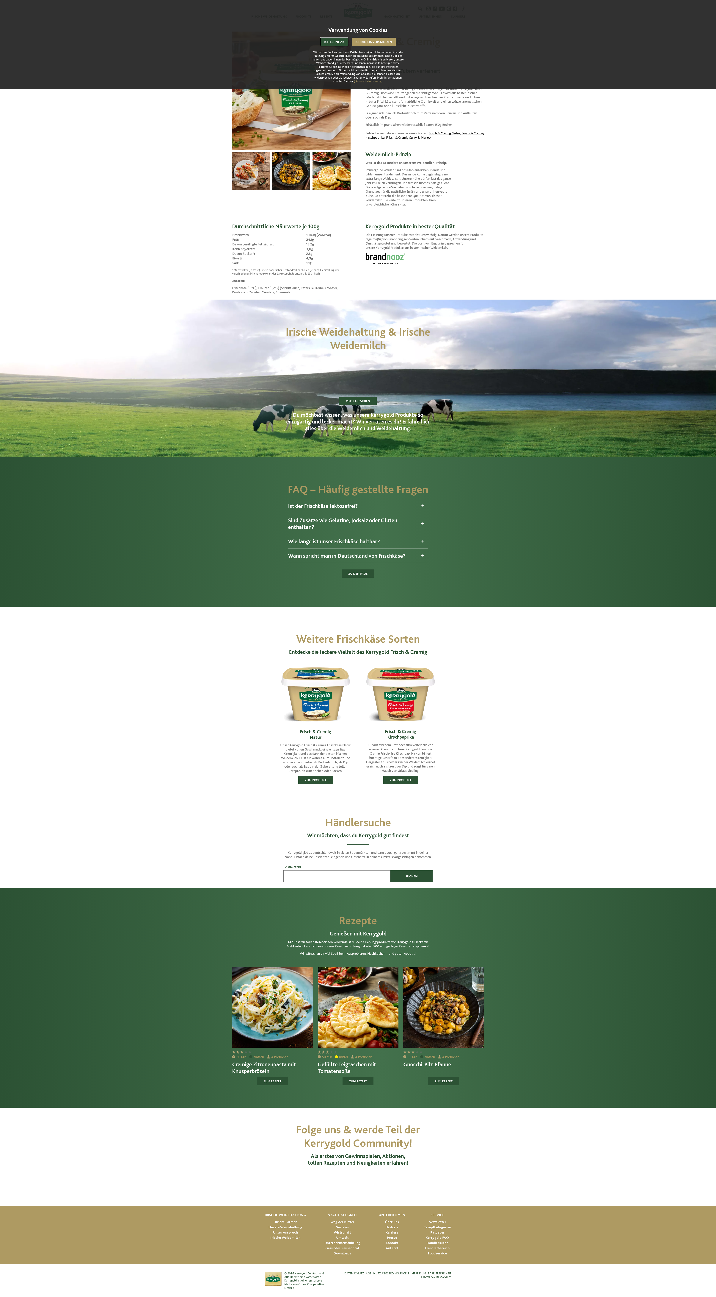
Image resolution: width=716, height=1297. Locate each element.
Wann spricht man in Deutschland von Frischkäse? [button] (347, 555)
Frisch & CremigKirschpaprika (400, 734)
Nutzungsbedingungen (391, 1273)
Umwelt (342, 1237)
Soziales (342, 1227)
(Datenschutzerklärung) (368, 81)
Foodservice (437, 1253)
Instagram (327, 1182)
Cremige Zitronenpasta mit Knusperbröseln (264, 1067)
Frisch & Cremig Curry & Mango (408, 137)
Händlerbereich (437, 1248)
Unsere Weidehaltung (285, 1227)
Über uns (392, 1222)
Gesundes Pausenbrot (342, 1248)
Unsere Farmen (285, 1222)
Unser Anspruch (285, 1232)
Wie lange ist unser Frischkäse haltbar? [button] (334, 541)
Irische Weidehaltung (285, 1215)
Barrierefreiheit (439, 1273)
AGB (368, 1273)
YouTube (358, 1182)
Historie (392, 1227)
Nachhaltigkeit (342, 1215)
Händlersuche (437, 1243)
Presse (392, 1237)
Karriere (392, 1232)
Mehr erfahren (358, 401)
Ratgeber (437, 1232)
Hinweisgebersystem (436, 1277)
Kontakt (392, 1243)
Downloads (342, 1253)
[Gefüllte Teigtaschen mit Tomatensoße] (332, 171)
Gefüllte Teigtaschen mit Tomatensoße (347, 1067)
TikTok (388, 1182)
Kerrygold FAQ (437, 1237)
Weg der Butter (342, 1222)
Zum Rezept (272, 1081)
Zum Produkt (315, 780)
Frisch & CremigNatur (315, 734)
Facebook (342, 1182)
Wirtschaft (342, 1232)
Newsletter (437, 1222)
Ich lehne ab (334, 42)
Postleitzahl (292, 867)
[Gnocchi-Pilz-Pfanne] (291, 171)
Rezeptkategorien (437, 1227)
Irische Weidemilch (285, 1237)
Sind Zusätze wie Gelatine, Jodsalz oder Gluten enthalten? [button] (342, 523)
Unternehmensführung (342, 1243)
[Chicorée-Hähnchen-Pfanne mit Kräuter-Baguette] (251, 171)
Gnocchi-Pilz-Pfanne (427, 1064)
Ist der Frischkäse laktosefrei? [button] (323, 505)
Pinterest (374, 1182)
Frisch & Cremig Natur (444, 133)
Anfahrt (392, 1248)
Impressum (418, 1273)
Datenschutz (354, 1273)
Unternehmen (392, 1215)
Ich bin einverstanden (373, 42)
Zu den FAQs (358, 573)
